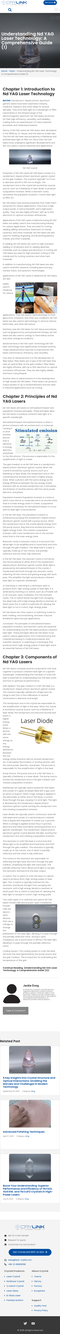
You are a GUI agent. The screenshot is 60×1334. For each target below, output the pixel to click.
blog (33, 1091)
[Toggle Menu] (56, 9)
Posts (12, 71)
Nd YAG (6, 100)
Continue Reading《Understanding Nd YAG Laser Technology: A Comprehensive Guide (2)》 (30, 969)
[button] (10, 10)
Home (4, 71)
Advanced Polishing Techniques (24, 1131)
